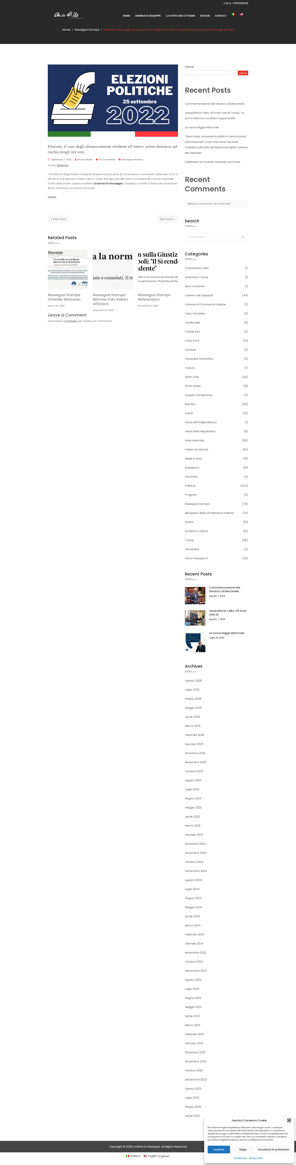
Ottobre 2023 (194, 962)
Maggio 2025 (193, 808)
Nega (243, 1149)
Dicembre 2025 (195, 753)
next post (166, 219)
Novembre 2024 (196, 853)
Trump (189, 540)
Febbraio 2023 (194, 1034)
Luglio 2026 (192, 690)
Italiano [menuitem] (135, 1156)
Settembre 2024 (196, 871)
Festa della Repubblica (200, 431)
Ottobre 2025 (194, 771)
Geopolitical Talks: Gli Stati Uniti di (227, 613)
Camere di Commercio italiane (205, 304)
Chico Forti (192, 341)
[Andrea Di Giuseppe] (68, 15)
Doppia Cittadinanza (198, 395)
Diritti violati (193, 386)
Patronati (191, 477)
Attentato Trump (196, 277)
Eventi (189, 413)
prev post (59, 219)
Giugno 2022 (193, 1107)
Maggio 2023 (193, 1007)
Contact (221, 15)
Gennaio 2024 (194, 944)
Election (190, 404)
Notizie (205, 15)
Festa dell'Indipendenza (201, 422)
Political (190, 486)
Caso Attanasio (195, 313)
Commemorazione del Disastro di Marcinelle (214, 104)
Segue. (52, 197)
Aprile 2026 (192, 717)
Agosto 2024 (193, 880)
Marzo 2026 (192, 726)
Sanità (189, 522)
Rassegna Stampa (87, 30)
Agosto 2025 (193, 780)
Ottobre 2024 (194, 862)
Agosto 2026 (193, 681)
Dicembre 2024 (195, 844)
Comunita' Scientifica (199, 359)
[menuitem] (236, 14)
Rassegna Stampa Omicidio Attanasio (64, 297)
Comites (190, 350)
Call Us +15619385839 (236, 3)
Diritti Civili (192, 377)
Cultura (190, 368)
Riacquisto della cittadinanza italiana (209, 513)
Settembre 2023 (196, 971)
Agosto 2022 (193, 1089)
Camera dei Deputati (199, 295)
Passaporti (192, 468)
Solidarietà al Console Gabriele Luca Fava (212, 162)
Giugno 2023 (193, 998)
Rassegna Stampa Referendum (154, 297)
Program (191, 495)
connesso (70, 321)
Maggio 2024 (193, 907)
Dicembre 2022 (195, 1052)
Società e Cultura (196, 531)
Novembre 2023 (195, 953)
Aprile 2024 (192, 916)
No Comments (107, 159)
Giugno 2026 (193, 699)
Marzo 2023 (192, 1025)
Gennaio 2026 (194, 744)
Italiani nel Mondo (196, 449)
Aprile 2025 (192, 817)
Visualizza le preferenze (273, 1149)
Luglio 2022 (192, 1098)
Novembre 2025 (195, 762)
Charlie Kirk (192, 332)
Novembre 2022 (195, 1061)
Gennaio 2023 (194, 1043)
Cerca (189, 67)
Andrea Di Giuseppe (148, 15)
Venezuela (192, 549)
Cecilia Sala (192, 323)
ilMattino (63, 165)
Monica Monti (85, 159)
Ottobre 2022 (194, 1070)
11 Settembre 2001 (197, 268)
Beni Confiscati (195, 286)
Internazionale (194, 440)
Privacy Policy (256, 1157)
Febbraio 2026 (194, 735)
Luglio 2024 (192, 889)
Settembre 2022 (196, 1080)
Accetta (219, 1149)
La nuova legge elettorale (202, 127)
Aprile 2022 (192, 1116)
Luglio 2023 (192, 989)
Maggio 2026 (193, 708)
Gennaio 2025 (194, 835)
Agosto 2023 (193, 980)
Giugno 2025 (193, 798)
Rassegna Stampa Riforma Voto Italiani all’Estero (110, 299)
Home (126, 15)
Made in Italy (193, 459)
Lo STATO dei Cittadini (180, 15)
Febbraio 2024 (194, 934)
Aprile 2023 (192, 1016)
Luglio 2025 (192, 789)
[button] (289, 1120)
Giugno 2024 (193, 898)
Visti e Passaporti (196, 558)
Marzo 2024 (193, 925)
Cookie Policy (240, 1157)
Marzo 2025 (192, 826)
